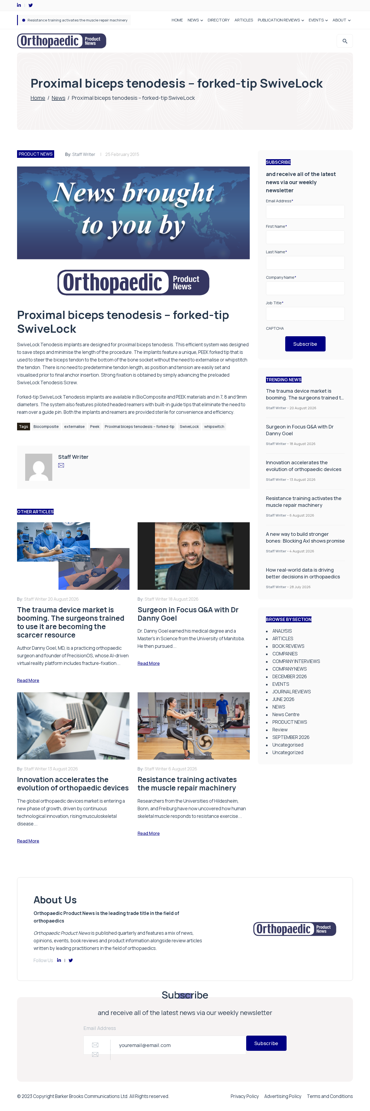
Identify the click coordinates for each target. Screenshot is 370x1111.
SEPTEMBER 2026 (291, 737)
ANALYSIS (282, 631)
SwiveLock (189, 426)
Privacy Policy (245, 1096)
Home (38, 97)
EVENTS (316, 20)
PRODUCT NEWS (36, 154)
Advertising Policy (282, 1096)
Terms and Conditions (330, 1096)
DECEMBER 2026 (289, 676)
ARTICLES (244, 20)
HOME (177, 20)
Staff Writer (83, 154)
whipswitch (214, 426)
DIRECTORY (219, 20)
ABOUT (339, 20)
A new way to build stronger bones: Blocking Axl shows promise (80, 20)
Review (280, 729)
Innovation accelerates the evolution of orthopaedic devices (303, 465)
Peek (94, 426)
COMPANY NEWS (289, 669)
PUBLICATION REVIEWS (279, 20)
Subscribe (305, 344)
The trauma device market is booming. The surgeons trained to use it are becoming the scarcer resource (305, 401)
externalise (74, 426)
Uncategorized (287, 752)
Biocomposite (46, 426)
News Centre (286, 714)
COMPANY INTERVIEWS (296, 661)
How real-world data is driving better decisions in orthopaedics (303, 573)
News (58, 97)
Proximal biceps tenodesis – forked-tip (139, 426)
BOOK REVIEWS (288, 646)
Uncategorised (287, 745)
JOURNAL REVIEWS (291, 692)
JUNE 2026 (283, 699)
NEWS (193, 20)
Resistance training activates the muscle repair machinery (304, 501)
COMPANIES (285, 654)
